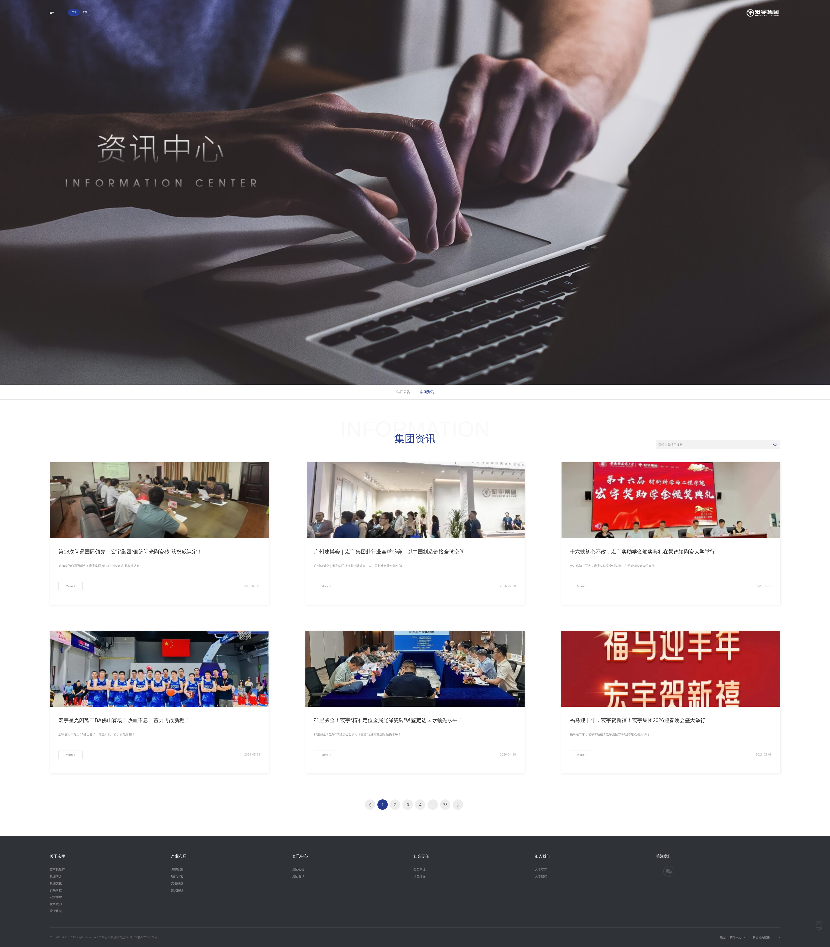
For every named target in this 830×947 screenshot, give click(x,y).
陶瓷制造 (177, 869)
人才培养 (541, 869)
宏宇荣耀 (56, 897)
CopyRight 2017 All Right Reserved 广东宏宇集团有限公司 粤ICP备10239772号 (104, 937)
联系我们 (56, 904)
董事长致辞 (57, 869)
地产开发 (177, 876)
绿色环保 (419, 876)
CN (74, 12)
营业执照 (56, 911)
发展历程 (56, 890)
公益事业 (419, 869)
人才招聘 (541, 876)
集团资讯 (427, 392)
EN (85, 12)
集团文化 (56, 883)
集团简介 (56, 876)
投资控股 (177, 890)
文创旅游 (177, 883)
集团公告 (403, 392)
